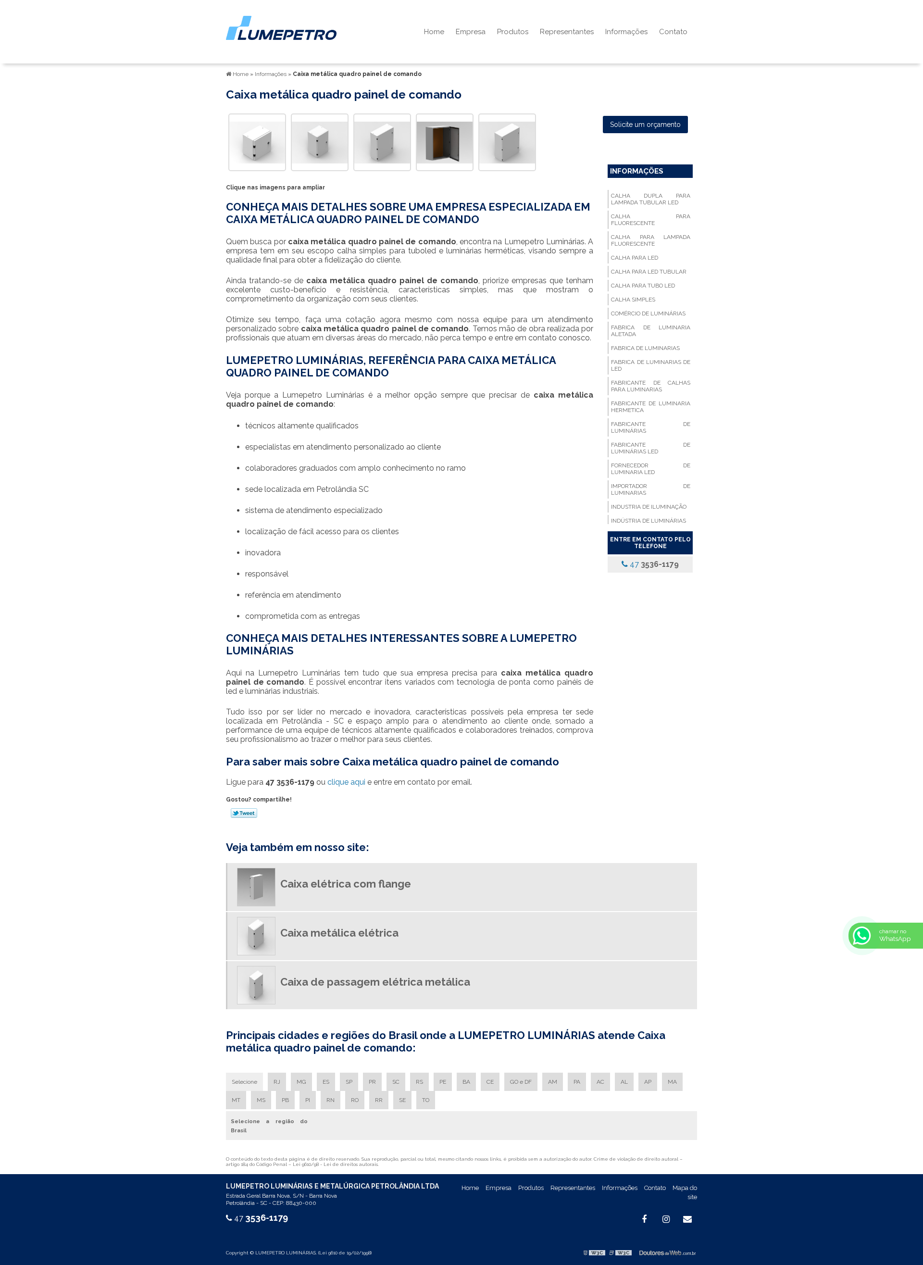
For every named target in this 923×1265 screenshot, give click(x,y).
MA (672, 1081)
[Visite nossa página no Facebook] (644, 1219)
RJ (277, 1081)
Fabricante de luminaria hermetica (650, 406)
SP (349, 1081)
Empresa (471, 31)
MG (301, 1081)
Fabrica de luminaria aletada (650, 331)
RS (419, 1081)
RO (355, 1100)
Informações (626, 31)
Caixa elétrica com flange (345, 883)
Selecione (244, 1081)
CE (490, 1081)
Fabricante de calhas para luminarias (650, 386)
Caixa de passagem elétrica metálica (375, 982)
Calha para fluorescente (650, 219)
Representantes (567, 31)
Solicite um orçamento (645, 124)
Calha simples (633, 299)
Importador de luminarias (650, 489)
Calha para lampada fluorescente (650, 240)
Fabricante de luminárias (650, 427)
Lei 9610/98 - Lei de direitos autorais (335, 1164)
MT (236, 1100)
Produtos (512, 31)
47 (653, 564)
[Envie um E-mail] (687, 1219)
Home (434, 31)
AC (600, 1081)
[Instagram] (665, 1219)
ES (326, 1081)
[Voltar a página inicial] (281, 27)
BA (466, 1081)
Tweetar (244, 813)
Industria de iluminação (648, 506)
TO (425, 1100)
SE (402, 1100)
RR (379, 1100)
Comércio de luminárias (648, 313)
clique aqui (346, 782)
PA (577, 1081)
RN (330, 1100)
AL (624, 1081)
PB (285, 1100)
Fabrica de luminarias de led (650, 365)
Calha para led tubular (648, 271)
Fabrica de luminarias (645, 348)
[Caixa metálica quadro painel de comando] (257, 141)
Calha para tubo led (643, 285)
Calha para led (634, 257)
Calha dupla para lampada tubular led (650, 199)
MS (261, 1100)
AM (552, 1081)
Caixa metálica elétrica (339, 933)
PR (372, 1081)
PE (442, 1081)
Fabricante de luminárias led (650, 448)
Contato (673, 31)
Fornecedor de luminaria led (650, 469)
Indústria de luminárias (648, 520)
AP (647, 1081)
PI (307, 1100)
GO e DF (521, 1081)
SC (395, 1081)
